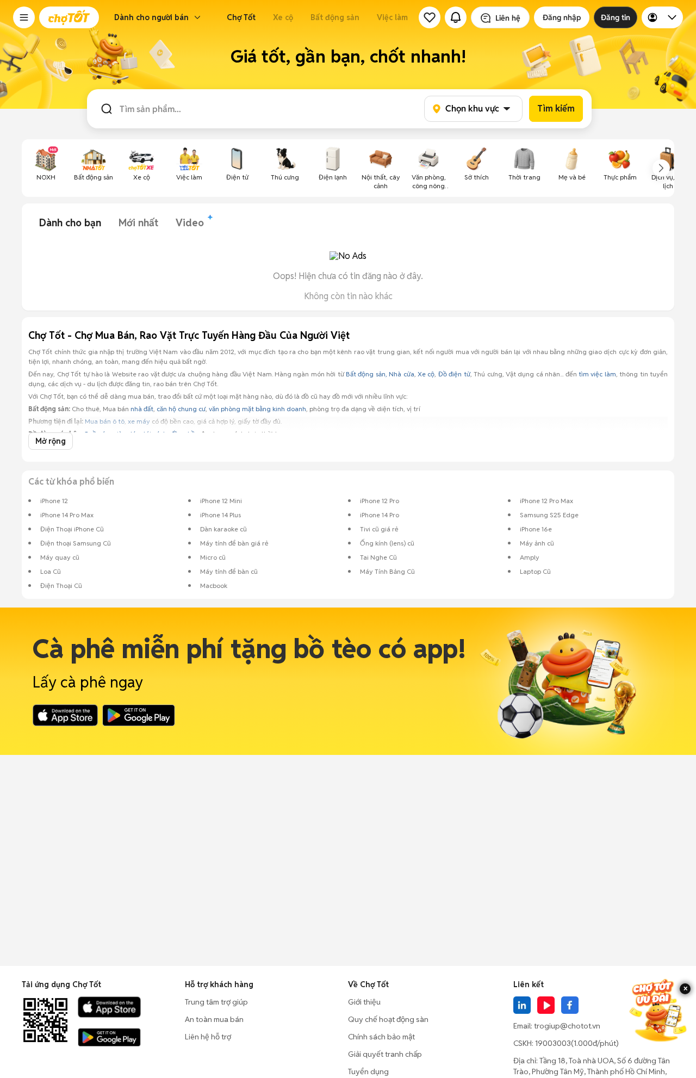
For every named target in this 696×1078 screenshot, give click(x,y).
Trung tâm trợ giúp (216, 1002)
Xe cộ (283, 17)
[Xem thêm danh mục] (661, 168)
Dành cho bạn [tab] (70, 222)
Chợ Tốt (241, 17)
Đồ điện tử (454, 374)
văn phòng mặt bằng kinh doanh (257, 409)
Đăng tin (615, 17)
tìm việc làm (597, 374)
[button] (24, 17)
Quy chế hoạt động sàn (388, 1019)
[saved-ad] (429, 17)
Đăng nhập (562, 17)
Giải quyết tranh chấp (385, 1054)
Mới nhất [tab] (138, 222)
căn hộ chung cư (181, 409)
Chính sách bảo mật (381, 1037)
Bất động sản (334, 17)
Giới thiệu (364, 1002)
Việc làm (392, 17)
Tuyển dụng (368, 1071)
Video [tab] (190, 222)
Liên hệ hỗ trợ (208, 1037)
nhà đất (141, 409)
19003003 (553, 1043)
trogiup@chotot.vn (567, 1026)
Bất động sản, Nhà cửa (380, 374)
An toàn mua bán (214, 1019)
